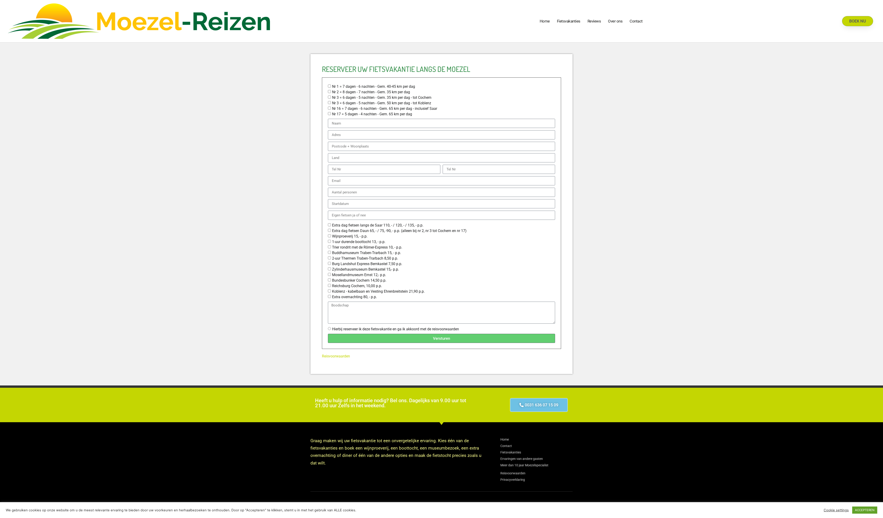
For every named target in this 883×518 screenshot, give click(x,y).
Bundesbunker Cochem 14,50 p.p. (359, 280)
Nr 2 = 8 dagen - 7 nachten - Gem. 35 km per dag (371, 92)
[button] (539, 405)
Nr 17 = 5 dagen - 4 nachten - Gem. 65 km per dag (372, 114)
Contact (636, 21)
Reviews (594, 21)
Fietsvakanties (568, 21)
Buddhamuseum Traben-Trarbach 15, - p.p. (366, 253)
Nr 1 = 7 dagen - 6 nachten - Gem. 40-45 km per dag (373, 86)
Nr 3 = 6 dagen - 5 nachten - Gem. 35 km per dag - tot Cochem (381, 97)
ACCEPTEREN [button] (864, 510)
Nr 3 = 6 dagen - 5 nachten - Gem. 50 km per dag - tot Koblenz (381, 103)
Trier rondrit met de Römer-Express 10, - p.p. (367, 247)
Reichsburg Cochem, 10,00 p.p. (357, 286)
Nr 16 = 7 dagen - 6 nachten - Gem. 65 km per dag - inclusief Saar (384, 108)
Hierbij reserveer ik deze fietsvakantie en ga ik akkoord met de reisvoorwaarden (395, 329)
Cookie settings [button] (836, 510)
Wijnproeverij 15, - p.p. (349, 236)
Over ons (615, 21)
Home (545, 21)
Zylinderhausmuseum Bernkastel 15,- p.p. (365, 269)
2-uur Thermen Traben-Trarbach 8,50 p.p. (365, 258)
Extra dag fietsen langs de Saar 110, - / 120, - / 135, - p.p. (377, 225)
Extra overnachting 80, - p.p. (354, 297)
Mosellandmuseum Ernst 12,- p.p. (359, 275)
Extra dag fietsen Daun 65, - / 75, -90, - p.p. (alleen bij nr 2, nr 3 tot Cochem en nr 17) (399, 231)
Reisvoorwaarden (336, 356)
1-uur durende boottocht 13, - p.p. (358, 242)
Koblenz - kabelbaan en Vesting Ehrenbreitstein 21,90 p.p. (378, 291)
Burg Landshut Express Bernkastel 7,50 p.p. (367, 264)
